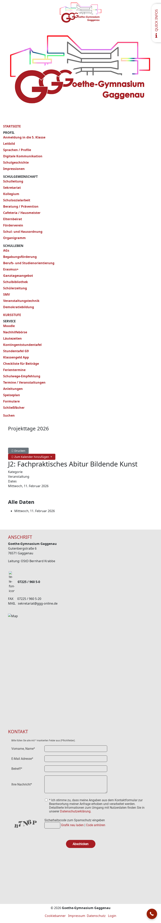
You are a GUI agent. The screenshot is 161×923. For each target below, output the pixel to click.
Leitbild (9, 143)
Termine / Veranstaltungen (24, 382)
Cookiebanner (55, 916)
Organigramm (14, 238)
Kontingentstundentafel (22, 345)
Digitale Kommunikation (22, 156)
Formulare (11, 401)
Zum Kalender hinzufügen (32, 457)
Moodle (9, 326)
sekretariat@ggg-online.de (38, 603)
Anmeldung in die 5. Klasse (24, 137)
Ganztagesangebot (18, 275)
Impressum (76, 916)
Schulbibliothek (15, 282)
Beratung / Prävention (20, 206)
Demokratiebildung (18, 307)
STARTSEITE (12, 126)
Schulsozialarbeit (16, 200)
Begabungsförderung (20, 257)
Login (112, 916)
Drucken (19, 451)
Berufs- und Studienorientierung (28, 263)
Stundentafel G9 (16, 351)
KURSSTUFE (12, 315)
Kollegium (11, 194)
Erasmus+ (10, 269)
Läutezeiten (12, 338)
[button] (152, 914)
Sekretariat (12, 187)
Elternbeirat (12, 219)
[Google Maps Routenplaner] (80, 665)
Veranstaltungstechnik (21, 301)
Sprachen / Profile (17, 150)
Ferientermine (14, 370)
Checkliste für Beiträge (21, 363)
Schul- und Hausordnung (22, 231)
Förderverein (13, 225)
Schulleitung (13, 181)
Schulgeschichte (16, 162)
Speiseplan (11, 395)
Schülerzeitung (15, 288)
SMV (6, 294)
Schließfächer (14, 407)
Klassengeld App (16, 357)
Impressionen (14, 169)
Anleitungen (13, 389)
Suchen (9, 415)
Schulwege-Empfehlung (21, 376)
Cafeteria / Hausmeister (21, 213)
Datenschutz (96, 916)
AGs (6, 250)
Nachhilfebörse (15, 332)
